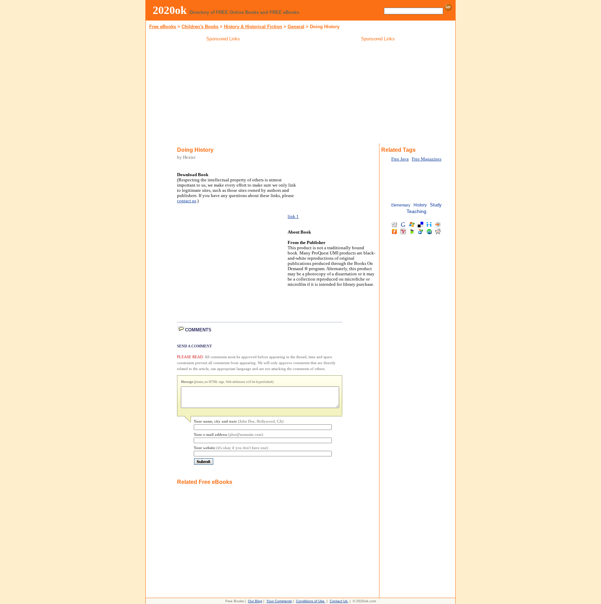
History (420, 205)
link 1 (293, 216)
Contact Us (338, 601)
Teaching (416, 211)
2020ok (170, 10)
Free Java (400, 159)
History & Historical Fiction (253, 26)
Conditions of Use (310, 601)
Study (436, 204)
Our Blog (255, 601)
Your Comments (279, 601)
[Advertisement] (223, 93)
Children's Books (200, 26)
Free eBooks (162, 26)
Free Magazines (426, 159)
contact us (186, 200)
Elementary (400, 205)
